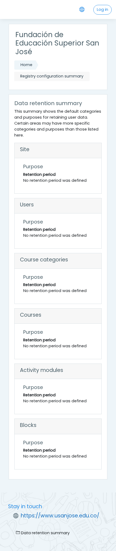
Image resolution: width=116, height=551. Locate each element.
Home (26, 64)
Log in (102, 9)
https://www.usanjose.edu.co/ (60, 515)
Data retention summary (45, 533)
